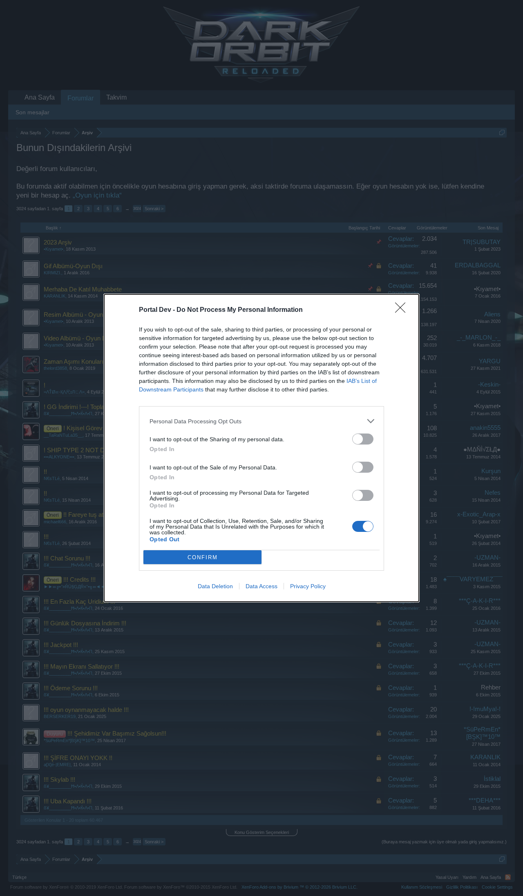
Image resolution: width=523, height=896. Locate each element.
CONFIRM (203, 557)
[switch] (362, 439)
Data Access (261, 586)
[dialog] (261, 448)
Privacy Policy (308, 586)
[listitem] (261, 421)
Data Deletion (215, 586)
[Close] (403, 310)
